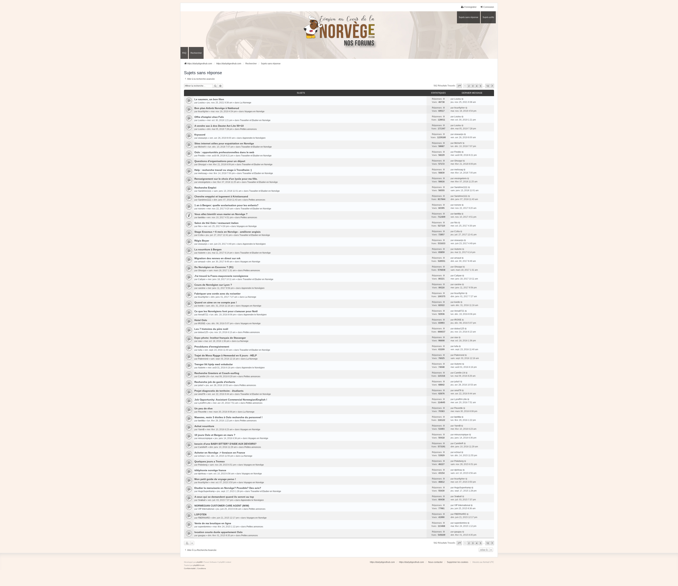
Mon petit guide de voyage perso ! (215, 479)
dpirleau (202, 473)
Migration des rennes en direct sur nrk (217, 258)
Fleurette (202, 412)
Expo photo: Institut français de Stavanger (220, 337)
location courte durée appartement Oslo (218, 532)
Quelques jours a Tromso (209, 461)
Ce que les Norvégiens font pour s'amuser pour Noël (226, 311)
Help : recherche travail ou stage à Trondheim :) (223, 170)
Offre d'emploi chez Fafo (209, 117)
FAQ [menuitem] (184, 53)
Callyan (202, 279)
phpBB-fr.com (198, 565)
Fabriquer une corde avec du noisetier (217, 293)
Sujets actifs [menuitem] (488, 17)
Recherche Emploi (205, 187)
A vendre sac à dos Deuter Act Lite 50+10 (219, 125)
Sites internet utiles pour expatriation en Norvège (224, 143)
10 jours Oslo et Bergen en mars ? (214, 435)
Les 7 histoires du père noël (211, 329)
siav (200, 341)
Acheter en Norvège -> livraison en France (219, 452)
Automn (202, 253)
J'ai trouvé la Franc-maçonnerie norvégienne (221, 276)
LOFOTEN (200, 514)
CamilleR (202, 447)
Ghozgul (202, 164)
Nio (199, 226)
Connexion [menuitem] (488, 7)
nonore (201, 208)
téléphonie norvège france (210, 470)
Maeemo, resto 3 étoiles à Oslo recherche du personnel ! (228, 417)
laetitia (201, 217)
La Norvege (245, 102)
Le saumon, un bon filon (209, 99)
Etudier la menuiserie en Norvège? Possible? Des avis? (227, 488)
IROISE (201, 323)
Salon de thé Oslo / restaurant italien (216, 223)
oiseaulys (202, 138)
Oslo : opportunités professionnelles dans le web (224, 152)
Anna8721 (203, 314)
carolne (201, 288)
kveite (201, 306)
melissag (202, 173)
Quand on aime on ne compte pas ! (215, 302)
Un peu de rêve (203, 408)
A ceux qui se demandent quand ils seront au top (224, 496)
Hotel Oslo (200, 320)
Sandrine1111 (204, 191)
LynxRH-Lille (204, 403)
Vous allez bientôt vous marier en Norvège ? (221, 214)
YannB (201, 429)
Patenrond (203, 359)
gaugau (202, 535)
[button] (459, 86)
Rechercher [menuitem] (196, 53)
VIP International (206, 509)
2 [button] (468, 85)
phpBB (199, 562)
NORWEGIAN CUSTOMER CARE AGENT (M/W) (221, 505)
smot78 (201, 394)
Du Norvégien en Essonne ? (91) (213, 267)
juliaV (201, 385)
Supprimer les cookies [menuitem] (457, 562)
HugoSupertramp (206, 491)
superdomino (204, 526)
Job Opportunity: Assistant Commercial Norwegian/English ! (230, 399)
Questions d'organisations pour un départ (219, 161)
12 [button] (487, 85)
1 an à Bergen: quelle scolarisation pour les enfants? (226, 205)
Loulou (201, 102)
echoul (201, 456)
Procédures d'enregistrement (211, 346)
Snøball (202, 500)
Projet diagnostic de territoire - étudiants (218, 390)
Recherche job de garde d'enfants (214, 382)
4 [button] (476, 85)
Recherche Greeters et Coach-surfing (216, 373)
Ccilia (201, 235)
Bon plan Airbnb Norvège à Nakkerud (216, 108)
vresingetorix (204, 182)
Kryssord (199, 134)
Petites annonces (248, 129)
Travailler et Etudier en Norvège (255, 120)
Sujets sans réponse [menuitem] (468, 17)
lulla (200, 350)
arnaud (201, 261)
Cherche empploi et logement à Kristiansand (221, 196)
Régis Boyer (201, 240)
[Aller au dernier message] (463, 99)
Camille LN (203, 376)
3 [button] (472, 85)
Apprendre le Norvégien (254, 138)
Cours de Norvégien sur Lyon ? (213, 284)
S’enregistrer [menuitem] (470, 7)
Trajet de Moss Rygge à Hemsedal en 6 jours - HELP (225, 355)
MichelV (202, 147)
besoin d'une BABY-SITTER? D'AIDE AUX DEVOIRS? (225, 443)
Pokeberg (202, 465)
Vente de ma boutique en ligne (212, 523)
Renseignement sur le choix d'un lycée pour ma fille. (226, 178)
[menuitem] (190, 568)
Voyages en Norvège (254, 111)
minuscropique (205, 438)
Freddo (201, 155)
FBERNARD (204, 518)
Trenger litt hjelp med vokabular (213, 364)
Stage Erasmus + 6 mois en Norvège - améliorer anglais (227, 231)
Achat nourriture (204, 426)
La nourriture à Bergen (208, 249)
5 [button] (480, 85)
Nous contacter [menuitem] (435, 562)
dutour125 (203, 332)
